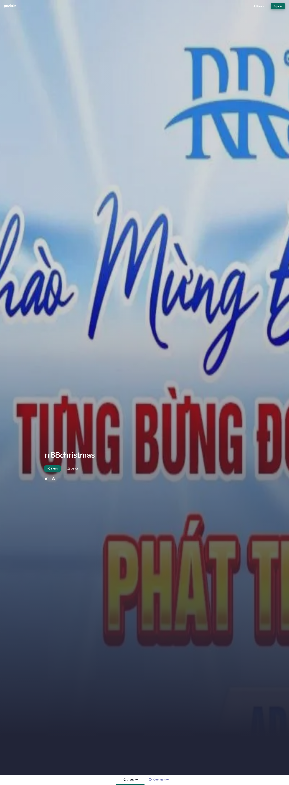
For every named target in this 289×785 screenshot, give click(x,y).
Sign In (278, 6)
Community (161, 779)
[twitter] (46, 478)
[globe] (54, 478)
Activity (132, 779)
